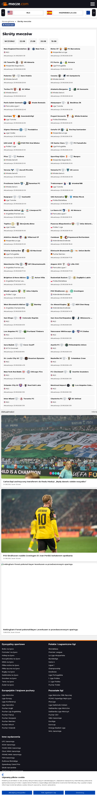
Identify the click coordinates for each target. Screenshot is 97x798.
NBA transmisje (55, 718)
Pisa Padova (14, 156)
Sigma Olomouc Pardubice (21, 130)
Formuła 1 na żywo (9, 652)
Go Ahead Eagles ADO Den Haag (70, 304)
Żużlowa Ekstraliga (10, 761)
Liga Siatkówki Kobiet (57, 705)
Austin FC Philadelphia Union (68, 345)
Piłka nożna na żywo (10, 665)
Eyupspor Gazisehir (17, 197)
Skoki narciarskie (9, 768)
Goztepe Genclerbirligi (19, 116)
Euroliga (51, 721)
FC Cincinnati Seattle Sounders (70, 372)
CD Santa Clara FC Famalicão (68, 143)
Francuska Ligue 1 (12, 106)
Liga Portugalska (59, 66)
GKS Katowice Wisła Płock (67, 197)
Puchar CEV (53, 715)
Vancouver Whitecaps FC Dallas (70, 331)
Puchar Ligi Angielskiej (11, 711)
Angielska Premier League (15, 214)
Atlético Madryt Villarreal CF (21, 237)
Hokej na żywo (8, 655)
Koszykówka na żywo (11, 659)
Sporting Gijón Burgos (65, 156)
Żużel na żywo (8, 685)
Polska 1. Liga (11, 146)
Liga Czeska (10, 133)
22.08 (22, 41)
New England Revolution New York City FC (25, 49)
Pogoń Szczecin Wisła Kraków (69, 116)
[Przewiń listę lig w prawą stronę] (94, 12)
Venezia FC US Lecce (65, 170)
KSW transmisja (8, 745)
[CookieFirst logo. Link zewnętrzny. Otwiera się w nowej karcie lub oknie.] (3, 775)
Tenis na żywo (8, 682)
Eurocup (52, 725)
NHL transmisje (54, 731)
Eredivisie (52, 672)
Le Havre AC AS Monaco (66, 210)
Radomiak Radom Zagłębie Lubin (71, 278)
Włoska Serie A (11, 93)
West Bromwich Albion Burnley (22, 304)
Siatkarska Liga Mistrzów (59, 708)
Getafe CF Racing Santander (68, 130)
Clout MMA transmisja (11, 751)
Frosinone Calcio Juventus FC (22, 183)
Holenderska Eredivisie (61, 241)
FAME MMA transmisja (11, 748)
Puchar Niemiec (58, 254)
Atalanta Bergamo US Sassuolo (69, 89)
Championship (54, 668)
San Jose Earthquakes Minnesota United (72, 318)
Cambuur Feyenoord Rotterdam (70, 237)
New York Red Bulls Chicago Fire (23, 372)
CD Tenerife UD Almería (19, 62)
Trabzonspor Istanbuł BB (66, 183)
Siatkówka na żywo (10, 675)
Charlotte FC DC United (66, 399)
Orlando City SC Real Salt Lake (22, 385)
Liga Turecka (57, 106)
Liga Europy (7, 698)
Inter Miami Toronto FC (19, 399)
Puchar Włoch (8, 725)
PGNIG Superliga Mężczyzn (59, 698)
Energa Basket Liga (56, 728)
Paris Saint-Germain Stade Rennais (24, 103)
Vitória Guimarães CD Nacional (22, 251)
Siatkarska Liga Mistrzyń (58, 711)
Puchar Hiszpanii (9, 718)
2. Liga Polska (54, 682)
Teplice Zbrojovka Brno (19, 224)
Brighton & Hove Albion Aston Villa (24, 278)
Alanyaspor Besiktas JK (66, 103)
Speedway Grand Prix (11, 764)
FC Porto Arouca (63, 62)
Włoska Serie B (11, 79)
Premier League (55, 652)
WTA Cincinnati (12, 348)
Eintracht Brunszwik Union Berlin (70, 251)
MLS (7, 52)
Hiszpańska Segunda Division (15, 66)
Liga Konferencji (9, 702)
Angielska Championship (15, 308)
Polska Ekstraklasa (59, 119)
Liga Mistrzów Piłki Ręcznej (60, 695)
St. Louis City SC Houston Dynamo (24, 358)
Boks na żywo (8, 649)
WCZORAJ (9, 41)
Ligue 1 (51, 665)
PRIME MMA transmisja (11, 754)
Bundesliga (53, 659)
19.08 (53, 41)
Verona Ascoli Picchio (18, 170)
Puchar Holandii (8, 728)
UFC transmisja (8, 741)
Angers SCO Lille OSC (65, 264)
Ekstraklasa (53, 649)
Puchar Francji (8, 715)
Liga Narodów (8, 705)
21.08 (32, 41)
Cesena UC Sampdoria (65, 76)
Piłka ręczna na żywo (11, 668)
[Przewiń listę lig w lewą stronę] (3, 12)
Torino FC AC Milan (17, 89)
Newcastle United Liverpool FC (22, 210)
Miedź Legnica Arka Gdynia (21, 291)
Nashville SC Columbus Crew (68, 358)
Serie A (51, 662)
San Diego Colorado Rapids (21, 318)
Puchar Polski (54, 685)
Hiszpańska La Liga (59, 52)
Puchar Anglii (7, 708)
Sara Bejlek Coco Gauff (19, 345)
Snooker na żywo (9, 678)
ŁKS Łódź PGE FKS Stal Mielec (22, 143)
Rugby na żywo (8, 672)
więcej (94, 412)
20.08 (43, 41)
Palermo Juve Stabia (18, 76)
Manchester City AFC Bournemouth (24, 264)
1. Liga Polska (54, 678)
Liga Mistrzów (8, 695)
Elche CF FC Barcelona (65, 49)
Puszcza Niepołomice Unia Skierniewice (72, 224)
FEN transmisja (8, 758)
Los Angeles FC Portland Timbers (24, 331)
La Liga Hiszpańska (56, 655)
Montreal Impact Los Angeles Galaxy (72, 385)
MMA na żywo (8, 662)
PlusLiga (52, 702)
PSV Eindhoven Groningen (67, 291)
